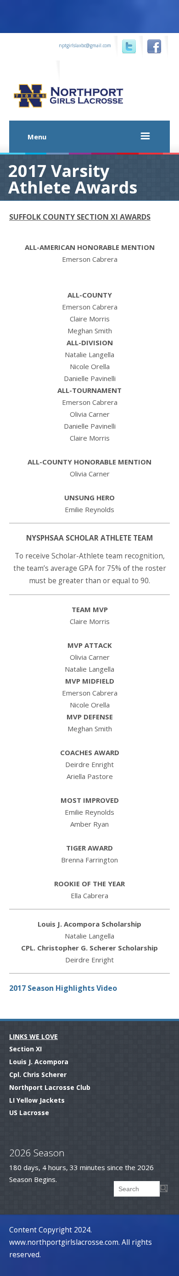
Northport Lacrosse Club (49, 1087)
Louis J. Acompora (38, 1061)
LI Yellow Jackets (37, 1100)
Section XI (25, 1048)
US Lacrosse (29, 1112)
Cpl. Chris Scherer (38, 1074)
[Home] (92, 108)
